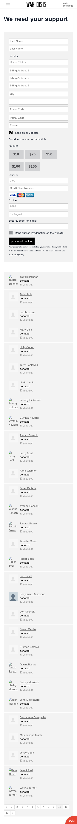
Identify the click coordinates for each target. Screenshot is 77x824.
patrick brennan (29, 276)
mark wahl (26, 576)
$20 (33, 154)
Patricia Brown (28, 523)
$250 (33, 166)
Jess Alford (26, 770)
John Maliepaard (30, 699)
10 (59, 807)
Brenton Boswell (29, 646)
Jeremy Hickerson (30, 400)
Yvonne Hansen (29, 505)
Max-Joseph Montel (31, 734)
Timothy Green (28, 541)
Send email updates (26, 132)
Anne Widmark (28, 470)
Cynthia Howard (29, 417)
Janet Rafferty (28, 488)
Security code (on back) (23, 220)
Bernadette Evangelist (33, 717)
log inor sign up (68, 4)
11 (66, 807)
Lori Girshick (27, 611)
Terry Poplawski (29, 364)
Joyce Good (27, 752)
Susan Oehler (28, 629)
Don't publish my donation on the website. (39, 232)
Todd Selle (26, 294)
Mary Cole (26, 329)
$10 (16, 154)
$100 (16, 166)
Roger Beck (27, 558)
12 (7, 813)
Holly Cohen (27, 347)
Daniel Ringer (28, 664)
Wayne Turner (28, 787)
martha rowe (27, 311)
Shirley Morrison (29, 682)
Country (13, 56)
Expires (13, 200)
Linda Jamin (27, 382)
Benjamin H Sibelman (32, 593)
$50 (49, 154)
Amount (13, 145)
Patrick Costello (29, 435)
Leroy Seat (26, 452)
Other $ (13, 174)
